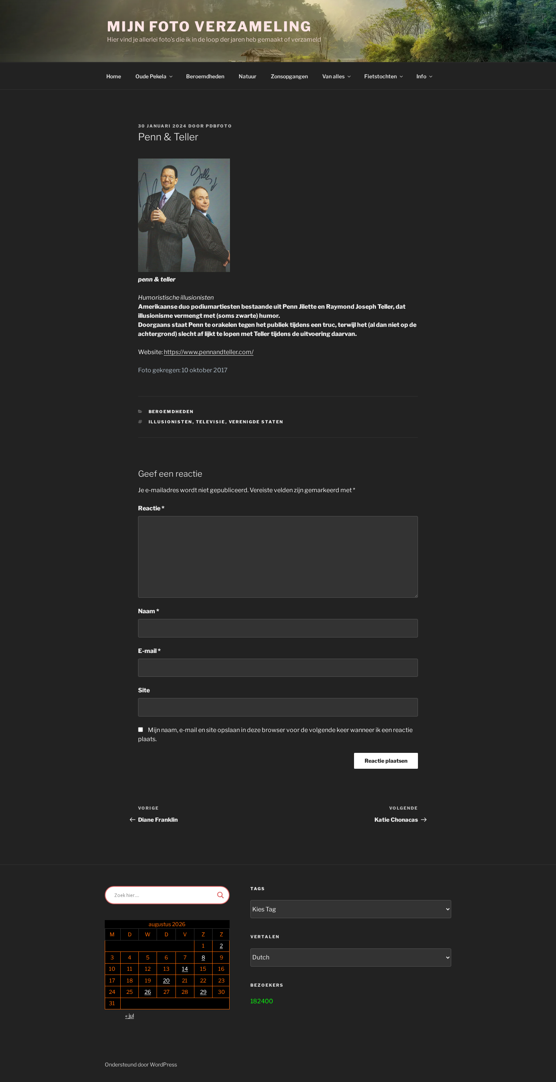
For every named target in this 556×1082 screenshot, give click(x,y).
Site (144, 690)
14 (185, 968)
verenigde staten (256, 421)
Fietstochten (380, 76)
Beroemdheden (205, 76)
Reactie (151, 508)
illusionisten (171, 421)
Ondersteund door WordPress (141, 1064)
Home (113, 76)
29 (203, 992)
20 (166, 980)
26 (147, 992)
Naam (148, 611)
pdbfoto (219, 126)
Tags (257, 888)
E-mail (149, 650)
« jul (129, 1015)
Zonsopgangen (289, 76)
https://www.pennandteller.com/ (208, 352)
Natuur (247, 76)
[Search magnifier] (220, 895)
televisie (210, 421)
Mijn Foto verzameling (209, 26)
